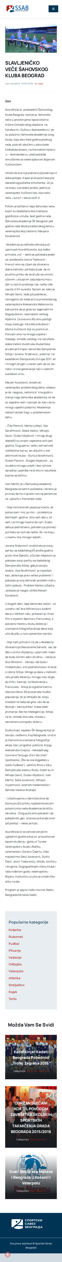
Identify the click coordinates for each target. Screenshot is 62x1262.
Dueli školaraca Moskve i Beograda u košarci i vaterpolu (31, 1177)
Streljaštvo (16, 985)
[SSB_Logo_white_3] (26, 1216)
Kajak (13, 992)
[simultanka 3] (31, 25)
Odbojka (15, 964)
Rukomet (16, 937)
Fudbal (14, 944)
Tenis (13, 999)
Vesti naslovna (41, 1071)
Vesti (29, 1071)
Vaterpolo (16, 971)
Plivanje (15, 951)
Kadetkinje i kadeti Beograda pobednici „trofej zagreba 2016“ (31, 1057)
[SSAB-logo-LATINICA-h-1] (17, 5)
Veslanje (15, 957)
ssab (40, 83)
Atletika (14, 978)
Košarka (15, 930)
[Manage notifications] (7, 1254)
